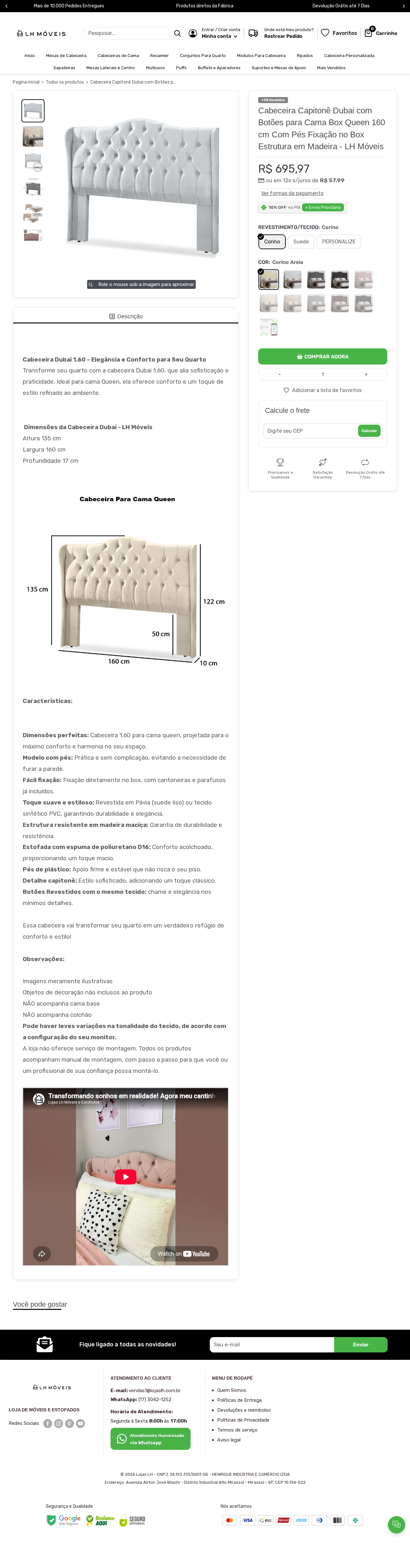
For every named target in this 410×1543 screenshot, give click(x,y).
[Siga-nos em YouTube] (80, 1423)
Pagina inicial (26, 82)
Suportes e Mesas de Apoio (279, 67)
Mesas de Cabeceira (66, 55)
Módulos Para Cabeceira (261, 55)
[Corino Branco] (292, 279)
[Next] (403, 6)
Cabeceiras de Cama (118, 55)
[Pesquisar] (177, 33)
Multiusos (155, 67)
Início (30, 55)
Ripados (305, 55)
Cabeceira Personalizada (349, 55)
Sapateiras (64, 67)
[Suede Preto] (363, 303)
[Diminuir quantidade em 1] (279, 374)
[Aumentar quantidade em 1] (366, 374)
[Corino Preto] (340, 279)
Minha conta (217, 36)
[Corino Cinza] (316, 279)
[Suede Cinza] (316, 303)
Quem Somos (231, 1390)
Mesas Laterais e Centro (110, 67)
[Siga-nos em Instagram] (58, 1423)
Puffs (181, 67)
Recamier (159, 55)
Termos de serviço (237, 1430)
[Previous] (6, 6)
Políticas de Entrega (239, 1400)
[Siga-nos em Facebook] (47, 1423)
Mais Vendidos (331, 67)
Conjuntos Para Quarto (203, 55)
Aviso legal (229, 1440)
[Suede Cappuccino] (292, 303)
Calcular (369, 431)
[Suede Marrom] (340, 303)
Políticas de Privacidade (243, 1420)
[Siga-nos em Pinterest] (69, 1423)
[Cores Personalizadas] (268, 327)
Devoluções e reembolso (244, 1410)
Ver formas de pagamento (292, 193)
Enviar (361, 1345)
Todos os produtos (65, 82)
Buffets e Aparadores (219, 67)
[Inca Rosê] (363, 279)
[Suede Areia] (268, 303)
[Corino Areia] (268, 279)
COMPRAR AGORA (326, 357)
